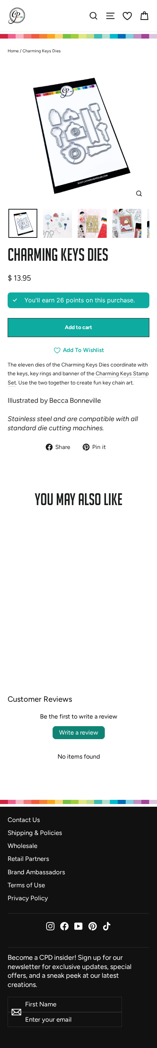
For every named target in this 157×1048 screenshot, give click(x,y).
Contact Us (24, 820)
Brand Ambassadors (36, 872)
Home (13, 50)
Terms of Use (26, 885)
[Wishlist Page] (127, 16)
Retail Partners (28, 858)
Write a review (78, 732)
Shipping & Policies (35, 832)
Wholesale (22, 845)
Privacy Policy (28, 898)
